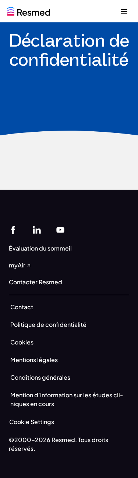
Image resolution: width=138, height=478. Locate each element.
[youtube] (60, 229)
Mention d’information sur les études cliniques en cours (66, 399)
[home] (28, 10)
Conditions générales (40, 377)
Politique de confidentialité (48, 324)
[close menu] (124, 11)
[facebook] (13, 229)
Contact (21, 307)
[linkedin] (36, 229)
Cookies (21, 342)
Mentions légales (34, 360)
